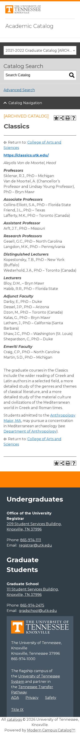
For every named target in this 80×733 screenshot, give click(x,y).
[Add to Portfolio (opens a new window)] (56, 118)
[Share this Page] (62, 118)
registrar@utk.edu (35, 545)
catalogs (14, 719)
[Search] (71, 75)
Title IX (17, 710)
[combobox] (40, 50)
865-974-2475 (32, 605)
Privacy (32, 698)
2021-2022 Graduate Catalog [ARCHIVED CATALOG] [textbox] (41, 50)
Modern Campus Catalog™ (51, 730)
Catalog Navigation (25, 103)
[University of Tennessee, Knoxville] (23, 12)
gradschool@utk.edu (38, 611)
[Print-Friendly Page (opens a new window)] (67, 118)
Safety (50, 698)
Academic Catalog (29, 26)
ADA (15, 698)
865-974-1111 (30, 540)
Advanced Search (19, 90)
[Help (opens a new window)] (73, 118)
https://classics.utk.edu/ (26, 155)
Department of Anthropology (30, 431)
